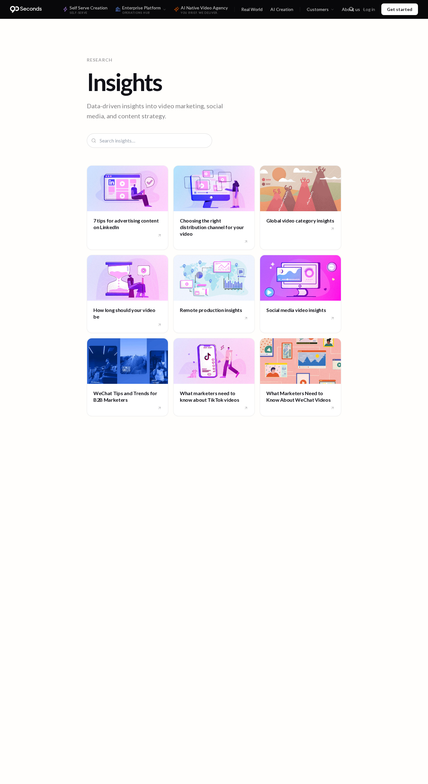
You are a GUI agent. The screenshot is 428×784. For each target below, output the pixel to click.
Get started (399, 9)
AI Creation (281, 9)
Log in (369, 9)
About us (351, 9)
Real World (252, 9)
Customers (318, 9)
